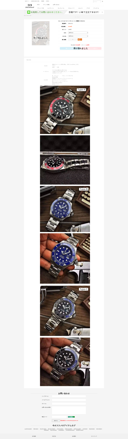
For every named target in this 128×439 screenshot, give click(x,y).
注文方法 (54, 436)
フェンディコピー (43, 428)
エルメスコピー (92, 428)
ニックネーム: (45, 396)
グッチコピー (85, 428)
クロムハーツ (71, 8)
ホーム (25, 15)
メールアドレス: (46, 399)
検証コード (44, 416)
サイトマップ (94, 436)
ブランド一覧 (40, 8)
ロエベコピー (35, 428)
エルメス (80, 8)
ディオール (96, 8)
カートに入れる (70, 48)
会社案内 (74, 436)
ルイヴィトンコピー (77, 428)
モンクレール (61, 8)
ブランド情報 (46, 4)
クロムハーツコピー (68, 428)
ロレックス (29, 15)
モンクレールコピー (51, 428)
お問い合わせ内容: (46, 407)
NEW (38, 4)
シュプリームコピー (28, 428)
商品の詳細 (29, 59)
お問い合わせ (56, 4)
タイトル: (44, 403)
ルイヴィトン (51, 8)
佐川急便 (34, 436)
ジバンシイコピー (60, 428)
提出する (56, 420)
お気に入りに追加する (92, 48)
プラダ (88, 8)
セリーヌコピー (99, 428)
